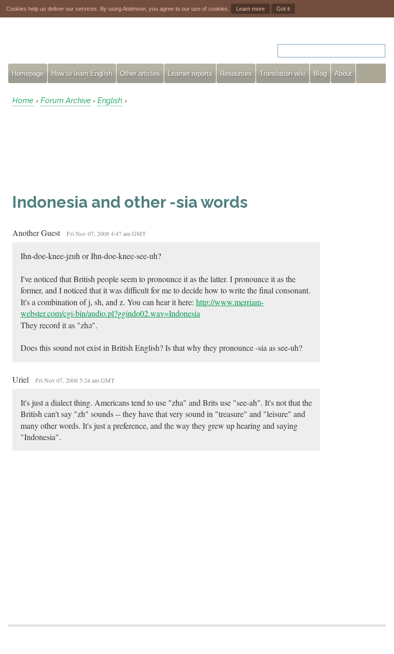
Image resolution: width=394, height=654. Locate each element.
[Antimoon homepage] (101, 44)
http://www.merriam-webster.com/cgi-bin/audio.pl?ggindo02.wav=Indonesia (142, 307)
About (343, 73)
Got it (283, 9)
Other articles (140, 73)
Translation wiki (283, 73)
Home (22, 100)
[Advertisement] (94, 149)
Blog (320, 73)
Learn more (250, 9)
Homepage (28, 73)
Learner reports (190, 73)
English (109, 100)
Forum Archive (66, 100)
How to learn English (81, 73)
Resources (236, 73)
